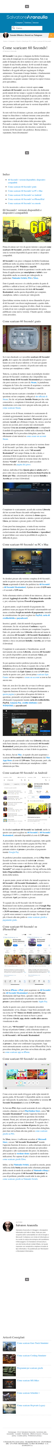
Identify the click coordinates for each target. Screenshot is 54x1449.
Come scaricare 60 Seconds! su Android (24, 195)
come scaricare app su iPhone (17, 1052)
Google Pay (14, 852)
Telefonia (27, 22)
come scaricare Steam (12, 407)
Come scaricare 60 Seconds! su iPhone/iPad (26, 199)
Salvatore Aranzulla (10, 51)
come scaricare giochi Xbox (14, 1159)
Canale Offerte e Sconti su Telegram (26, 35)
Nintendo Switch (21, 1164)
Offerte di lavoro (35, 1434)
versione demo (23, 1153)
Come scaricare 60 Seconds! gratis (22, 186)
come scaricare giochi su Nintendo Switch (20, 1179)
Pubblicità (25, 1434)
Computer (19, 22)
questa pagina (8, 694)
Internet (36, 22)
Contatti (18, 1434)
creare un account (32, 677)
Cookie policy (22, 1436)
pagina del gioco (23, 464)
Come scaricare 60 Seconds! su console (24, 203)
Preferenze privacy (35, 1436)
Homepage (12, 1432)
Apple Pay (43, 1001)
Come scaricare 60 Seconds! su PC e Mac (25, 190)
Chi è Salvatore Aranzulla (26, 1432)
